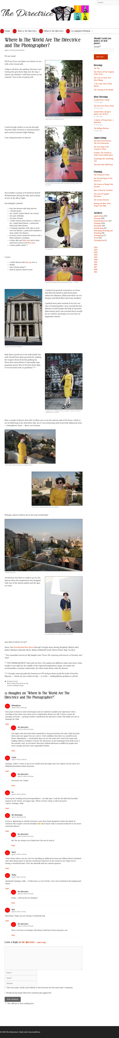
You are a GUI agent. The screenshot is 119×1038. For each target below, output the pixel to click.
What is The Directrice (54, 31)
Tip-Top (97, 68)
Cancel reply (41, 942)
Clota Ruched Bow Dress (23, 647)
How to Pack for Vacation (103, 190)
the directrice (28, 942)
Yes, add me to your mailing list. (21, 1003)
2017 (95, 267)
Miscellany (98, 226)
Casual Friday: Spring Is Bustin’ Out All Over (102, 113)
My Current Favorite (101, 200)
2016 (95, 269)
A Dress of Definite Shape (15, 685)
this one (26, 240)
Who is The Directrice (27, 31)
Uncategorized (99, 240)
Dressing (10, 681)
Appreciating (98, 216)
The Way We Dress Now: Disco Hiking (102, 79)
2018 (95, 265)
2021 (95, 257)
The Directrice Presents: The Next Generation (102, 142)
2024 (96, 250)
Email (97, 47)
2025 (96, 247)
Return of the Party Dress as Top (17, 683)
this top (28, 262)
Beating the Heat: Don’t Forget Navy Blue (102, 204)
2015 (95, 272)
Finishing (97, 223)
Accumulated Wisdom (80, 31)
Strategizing (98, 235)
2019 (95, 262)
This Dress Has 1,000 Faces (103, 165)
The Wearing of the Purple (103, 90)
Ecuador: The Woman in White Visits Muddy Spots (103, 154)
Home (7, 31)
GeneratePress (34, 1032)
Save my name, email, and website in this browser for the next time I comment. (40, 988)
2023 (96, 252)
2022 (96, 255)
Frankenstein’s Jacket (102, 100)
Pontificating (99, 228)
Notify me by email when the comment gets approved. (28, 993)
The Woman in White (101, 175)
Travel (15, 681)
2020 (96, 260)
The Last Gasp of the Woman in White (101, 148)
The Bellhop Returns (101, 128)
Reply (7, 724)
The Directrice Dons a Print (104, 106)
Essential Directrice (101, 221)
